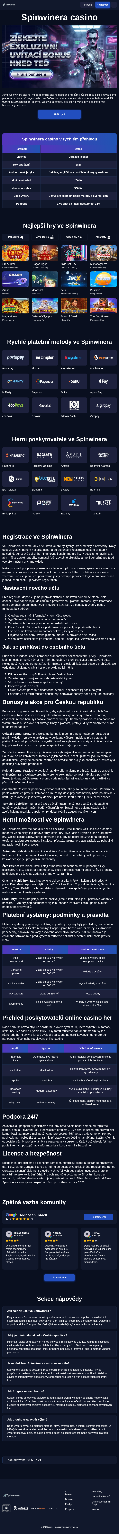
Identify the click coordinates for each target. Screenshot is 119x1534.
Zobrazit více (59, 1277)
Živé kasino (42, 237)
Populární (13, 237)
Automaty (100, 237)
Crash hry (71, 237)
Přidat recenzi (99, 1217)
